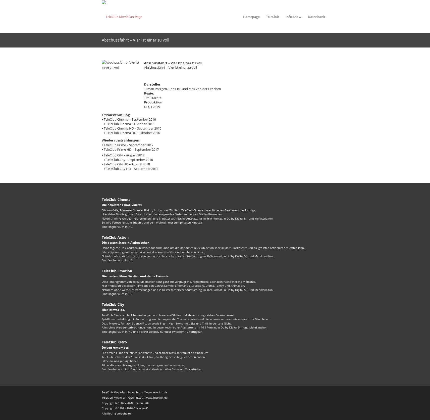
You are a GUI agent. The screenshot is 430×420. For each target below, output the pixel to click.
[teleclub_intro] (122, 16)
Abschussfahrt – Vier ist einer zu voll (135, 40)
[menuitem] (251, 16)
